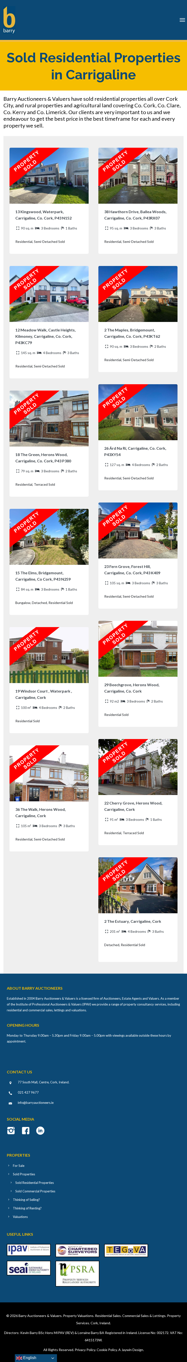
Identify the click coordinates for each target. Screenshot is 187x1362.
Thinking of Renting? (27, 1208)
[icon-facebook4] (26, 1131)
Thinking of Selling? (26, 1200)
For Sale (18, 1166)
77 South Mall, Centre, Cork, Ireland (43, 1082)
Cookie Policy (107, 1350)
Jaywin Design (132, 1350)
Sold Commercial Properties (35, 1191)
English (29, 1358)
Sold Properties (24, 1174)
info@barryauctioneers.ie (36, 1103)
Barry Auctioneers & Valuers (40, 1316)
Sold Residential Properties (34, 1183)
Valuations (20, 1217)
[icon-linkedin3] (40, 1131)
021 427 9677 (28, 1092)
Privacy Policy (85, 1350)
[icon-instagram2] (12, 1131)
